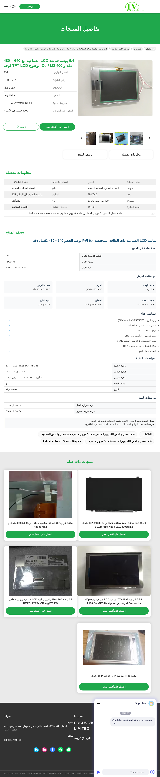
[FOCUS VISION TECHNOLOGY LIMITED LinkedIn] (44, 750)
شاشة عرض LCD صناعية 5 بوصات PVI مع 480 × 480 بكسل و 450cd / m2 (40, 525)
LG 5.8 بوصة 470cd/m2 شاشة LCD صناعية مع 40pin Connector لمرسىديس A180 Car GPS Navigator (113, 601)
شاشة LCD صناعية (120, 48)
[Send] (98, 772)
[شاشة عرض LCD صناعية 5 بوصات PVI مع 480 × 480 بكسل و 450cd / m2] (40, 494)
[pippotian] (36, 750)
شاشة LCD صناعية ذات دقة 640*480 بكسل (114, 676)
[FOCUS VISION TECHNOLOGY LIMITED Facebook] (52, 750)
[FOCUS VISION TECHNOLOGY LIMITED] (139, 6)
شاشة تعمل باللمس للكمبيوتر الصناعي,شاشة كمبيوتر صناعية (120, 441)
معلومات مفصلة (131, 154)
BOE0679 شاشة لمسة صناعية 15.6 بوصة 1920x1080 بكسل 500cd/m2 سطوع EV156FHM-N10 (114, 525)
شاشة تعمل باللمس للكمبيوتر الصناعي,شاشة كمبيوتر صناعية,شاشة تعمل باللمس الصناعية (88, 434)
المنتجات (138, 48)
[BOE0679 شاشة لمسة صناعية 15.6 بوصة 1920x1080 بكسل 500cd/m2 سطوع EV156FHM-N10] (114, 494)
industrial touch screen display (62, 441)
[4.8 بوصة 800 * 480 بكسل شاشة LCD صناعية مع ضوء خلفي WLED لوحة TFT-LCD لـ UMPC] (40, 571)
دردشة (29, 6)
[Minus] (98, 703)
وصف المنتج (85, 154)
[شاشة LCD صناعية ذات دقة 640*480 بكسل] (114, 647)
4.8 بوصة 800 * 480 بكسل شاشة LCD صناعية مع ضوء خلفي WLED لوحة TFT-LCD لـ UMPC (40, 601)
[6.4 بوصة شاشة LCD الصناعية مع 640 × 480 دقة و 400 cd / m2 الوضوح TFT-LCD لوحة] (115, 91)
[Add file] (152, 772)
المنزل (149, 48)
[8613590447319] (69, 750)
